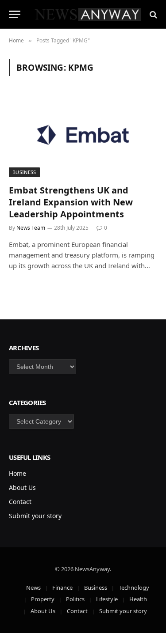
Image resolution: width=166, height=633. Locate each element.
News (33, 587)
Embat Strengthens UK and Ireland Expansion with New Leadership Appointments (71, 202)
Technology (134, 587)
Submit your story (35, 516)
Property (42, 599)
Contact (20, 501)
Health (138, 599)
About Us (22, 487)
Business (24, 172)
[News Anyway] (87, 14)
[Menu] (14, 14)
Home (17, 473)
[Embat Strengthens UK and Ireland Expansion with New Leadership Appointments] (83, 135)
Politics (75, 599)
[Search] (152, 14)
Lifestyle (107, 599)
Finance (62, 587)
